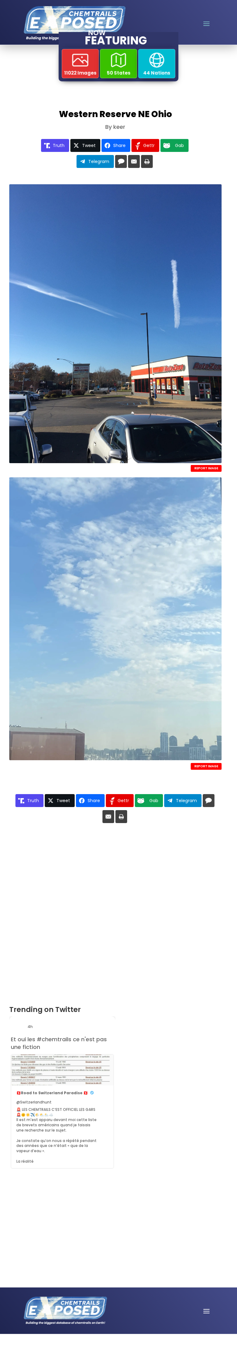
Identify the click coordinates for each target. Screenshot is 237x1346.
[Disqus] (115, 917)
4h (30, 1026)
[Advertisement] (52, 1208)
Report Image (206, 468)
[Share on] (121, 161)
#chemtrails (54, 1039)
